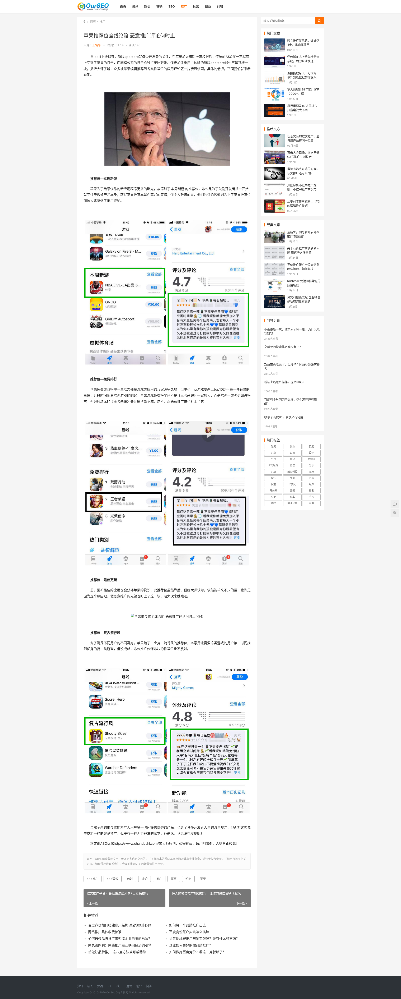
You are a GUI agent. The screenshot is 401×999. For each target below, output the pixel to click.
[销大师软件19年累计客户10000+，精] (274, 90)
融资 (273, 446)
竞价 (292, 478)
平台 (273, 459)
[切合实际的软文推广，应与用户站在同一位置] (274, 137)
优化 (292, 459)
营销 (159, 6)
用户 (311, 484)
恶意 (174, 878)
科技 (273, 478)
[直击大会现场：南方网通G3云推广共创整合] (274, 153)
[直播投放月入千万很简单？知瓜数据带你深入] (274, 73)
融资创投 (292, 471)
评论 (144, 878)
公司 (292, 452)
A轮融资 (273, 465)
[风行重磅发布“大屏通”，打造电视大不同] (274, 106)
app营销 (112, 878)
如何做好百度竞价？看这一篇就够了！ (197, 952)
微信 (292, 465)
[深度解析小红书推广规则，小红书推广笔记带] (274, 186)
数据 (292, 490)
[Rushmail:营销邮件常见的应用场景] (274, 281)
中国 (311, 503)
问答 (220, 6)
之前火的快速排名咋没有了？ (283, 347)
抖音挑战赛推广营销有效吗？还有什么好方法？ (204, 938)
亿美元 (292, 484)
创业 (208, 6)
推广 (184, 6)
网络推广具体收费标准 (105, 932)
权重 (273, 484)
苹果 (203, 878)
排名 (311, 490)
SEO (171, 6)
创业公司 (292, 503)
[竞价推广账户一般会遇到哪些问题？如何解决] (274, 265)
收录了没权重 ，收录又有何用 (283, 417)
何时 (130, 878)
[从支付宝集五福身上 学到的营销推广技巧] (274, 202)
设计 (311, 452)
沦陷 (188, 878)
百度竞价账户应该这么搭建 (189, 932)
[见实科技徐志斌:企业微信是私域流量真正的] (274, 298)
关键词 (311, 459)
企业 (273, 452)
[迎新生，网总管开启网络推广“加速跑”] (274, 232)
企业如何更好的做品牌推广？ (191, 945)
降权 (273, 503)
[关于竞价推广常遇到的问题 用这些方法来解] (274, 249)
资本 (292, 496)
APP (273, 496)
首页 (123, 6)
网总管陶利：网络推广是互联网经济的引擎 (120, 945)
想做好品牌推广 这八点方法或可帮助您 (117, 952)
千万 (311, 496)
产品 (311, 478)
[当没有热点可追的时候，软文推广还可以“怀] (274, 169)
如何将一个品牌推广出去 (187, 925)
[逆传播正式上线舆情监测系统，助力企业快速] (274, 57)
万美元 (273, 490)
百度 (311, 446)
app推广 (92, 878)
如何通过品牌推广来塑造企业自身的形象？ (120, 938)
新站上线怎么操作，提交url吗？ (285, 382)
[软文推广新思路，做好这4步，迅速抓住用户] (274, 41)
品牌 (311, 471)
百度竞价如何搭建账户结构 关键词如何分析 (120, 925)
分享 (311, 465)
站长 (147, 6)
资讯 (135, 6)
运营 (196, 6)
